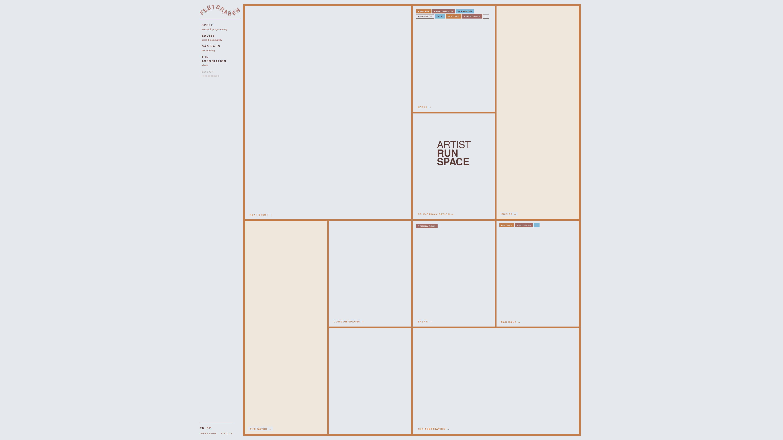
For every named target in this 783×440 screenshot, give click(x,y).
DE (209, 428)
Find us (226, 433)
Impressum (208, 433)
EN (202, 428)
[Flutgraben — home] (220, 12)
